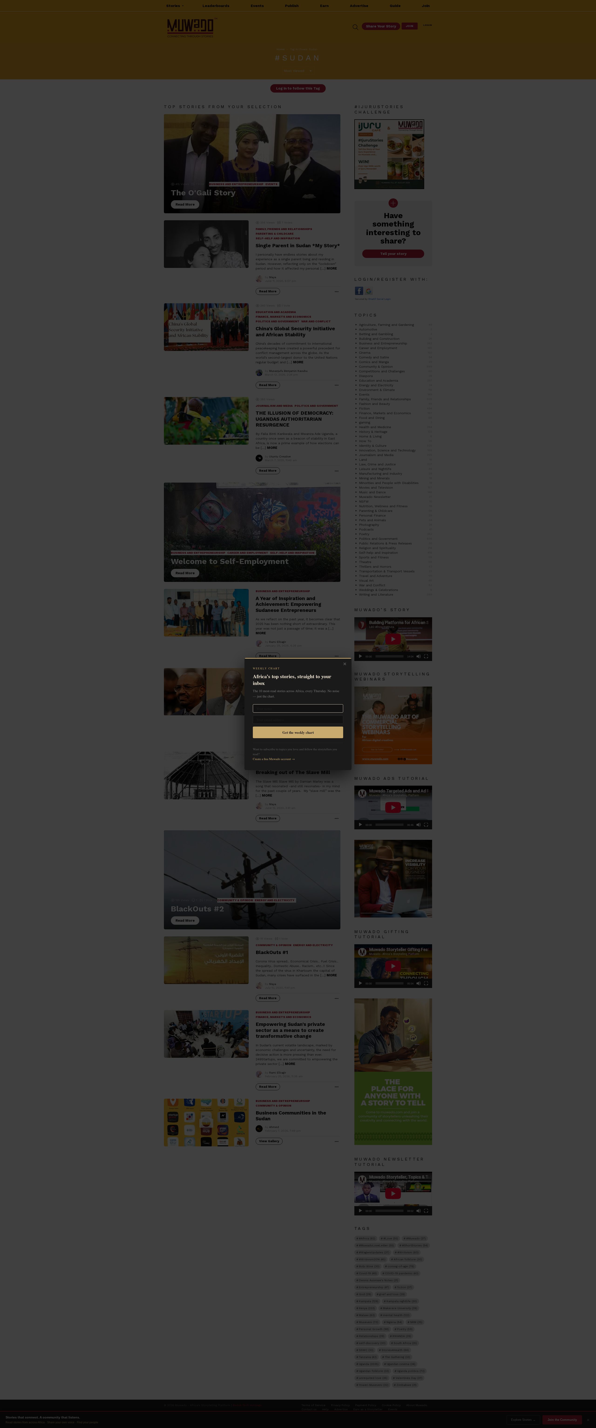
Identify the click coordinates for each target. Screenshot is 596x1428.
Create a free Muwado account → (274, 759)
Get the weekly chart (298, 732)
